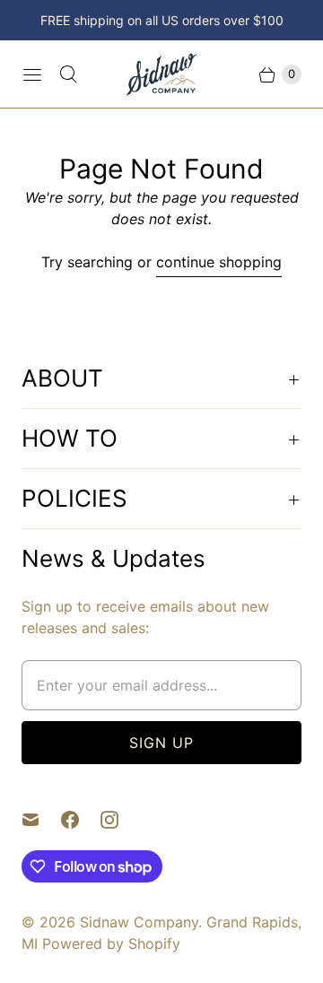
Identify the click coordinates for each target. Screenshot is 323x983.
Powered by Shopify (111, 944)
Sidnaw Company (139, 922)
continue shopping (219, 262)
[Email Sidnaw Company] (41, 819)
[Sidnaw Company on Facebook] (80, 819)
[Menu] (32, 74)
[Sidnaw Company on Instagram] (120, 819)
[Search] (68, 74)
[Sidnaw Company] (161, 74)
